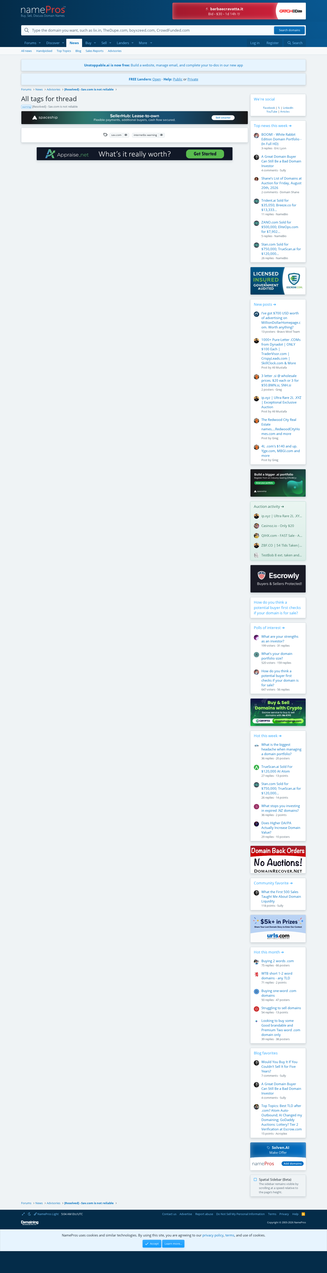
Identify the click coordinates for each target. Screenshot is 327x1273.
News (74, 43)
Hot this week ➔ (268, 735)
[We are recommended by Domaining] (29, 1224)
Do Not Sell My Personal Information (240, 1214)
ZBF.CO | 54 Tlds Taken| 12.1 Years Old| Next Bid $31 (281, 545)
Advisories (114, 51)
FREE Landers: (140, 79)
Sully (283, 170)
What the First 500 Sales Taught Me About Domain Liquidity (281, 896)
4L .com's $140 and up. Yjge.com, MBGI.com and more (280, 451)
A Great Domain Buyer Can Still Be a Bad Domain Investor (281, 161)
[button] (40, 43)
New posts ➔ (265, 304)
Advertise (186, 1214)
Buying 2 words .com (277, 961)
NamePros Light (48, 1214)
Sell (104, 43)
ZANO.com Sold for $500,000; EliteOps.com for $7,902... (279, 227)
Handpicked (44, 51)
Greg (279, 389)
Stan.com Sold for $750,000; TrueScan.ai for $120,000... (281, 249)
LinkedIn (288, 108)
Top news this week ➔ (273, 125)
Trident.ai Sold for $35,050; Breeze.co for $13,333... (278, 205)
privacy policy (213, 1235)
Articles (285, 111)
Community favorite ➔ (273, 883)
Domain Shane (289, 192)
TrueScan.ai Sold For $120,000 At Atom (277, 768)
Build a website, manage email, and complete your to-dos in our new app (163, 65)
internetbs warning (145, 135)
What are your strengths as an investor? (279, 638)
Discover (53, 43)
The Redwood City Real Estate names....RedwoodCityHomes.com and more (280, 426)
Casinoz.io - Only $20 (277, 525)
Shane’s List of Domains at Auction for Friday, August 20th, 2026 (281, 183)
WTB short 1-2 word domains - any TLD (276, 975)
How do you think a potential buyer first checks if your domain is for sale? (277, 607)
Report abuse (204, 1214)
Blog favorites (266, 1053)
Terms (272, 1214)
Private (193, 79)
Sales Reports (94, 51)
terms (229, 1235)
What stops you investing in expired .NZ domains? (280, 808)
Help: (168, 79)
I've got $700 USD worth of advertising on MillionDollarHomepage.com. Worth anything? (281, 320)
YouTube (271, 111)
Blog (78, 51)
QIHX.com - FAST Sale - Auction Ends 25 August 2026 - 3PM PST (281, 535)
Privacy (284, 1214)
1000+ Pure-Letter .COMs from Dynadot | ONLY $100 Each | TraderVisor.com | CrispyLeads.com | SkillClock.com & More (281, 351)
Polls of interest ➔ (269, 627)
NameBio (282, 214)
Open (156, 79)
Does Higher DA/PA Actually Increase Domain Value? (280, 827)
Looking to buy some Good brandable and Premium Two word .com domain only (280, 1027)
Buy (88, 43)
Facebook (269, 108)
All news (26, 51)
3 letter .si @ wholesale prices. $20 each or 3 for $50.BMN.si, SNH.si (280, 380)
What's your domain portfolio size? (276, 655)
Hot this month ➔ (269, 952)
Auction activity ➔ (269, 506)
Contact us (169, 1214)
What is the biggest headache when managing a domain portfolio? (281, 749)
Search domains (289, 30)
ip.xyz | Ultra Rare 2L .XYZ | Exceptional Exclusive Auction (281, 402)
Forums (30, 43)
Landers (123, 43)
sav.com (116, 135)
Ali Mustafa (279, 367)
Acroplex (281, 1134)
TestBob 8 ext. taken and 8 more (281, 555)
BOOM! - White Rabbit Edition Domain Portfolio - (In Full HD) (281, 139)
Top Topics (64, 51)
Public (177, 79)
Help (295, 1214)
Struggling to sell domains (281, 1008)
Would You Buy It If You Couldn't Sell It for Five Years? (279, 1066)
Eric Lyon (280, 148)
